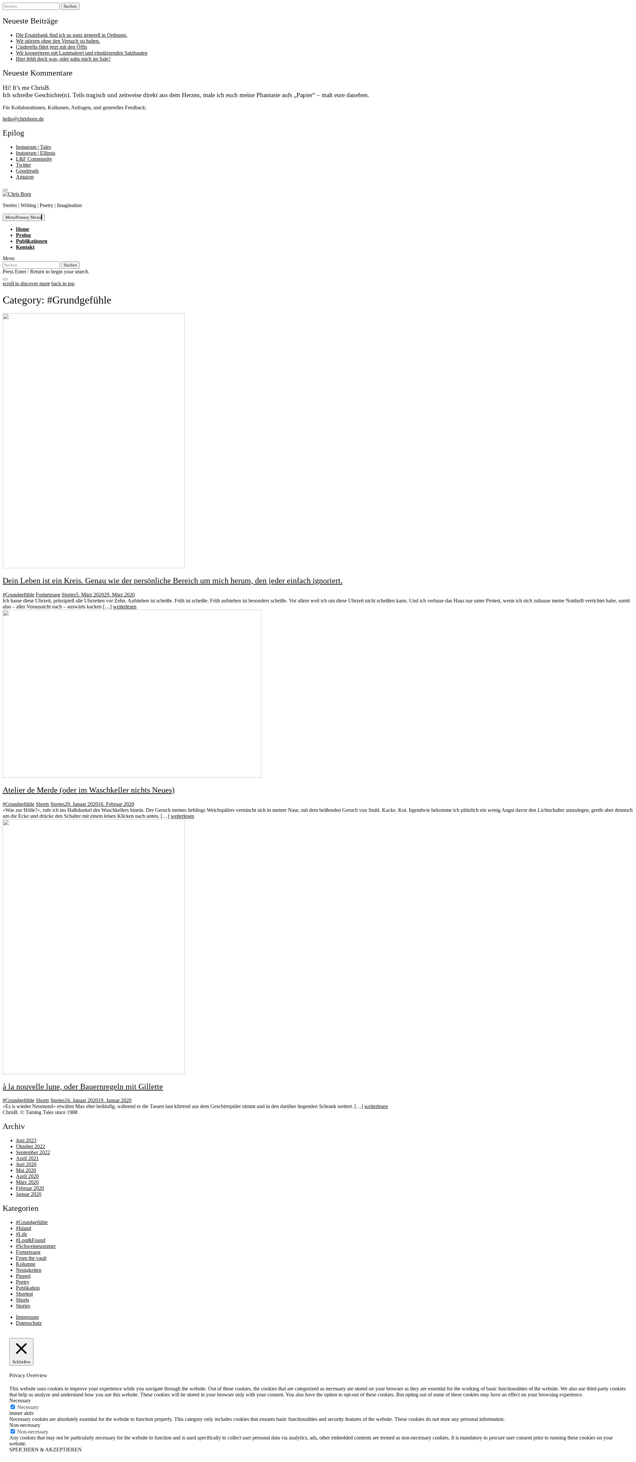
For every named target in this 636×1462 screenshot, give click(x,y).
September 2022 (33, 1152)
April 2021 (27, 1158)
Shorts (42, 804)
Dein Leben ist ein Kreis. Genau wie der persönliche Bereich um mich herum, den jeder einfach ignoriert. (173, 580)
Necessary (28, 1407)
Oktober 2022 (30, 1146)
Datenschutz (29, 1323)
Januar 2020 (28, 1194)
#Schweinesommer (36, 1246)
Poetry (22, 1282)
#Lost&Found (30, 1240)
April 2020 (27, 1176)
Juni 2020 (26, 1164)
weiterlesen (124, 606)
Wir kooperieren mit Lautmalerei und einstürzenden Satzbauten (81, 53)
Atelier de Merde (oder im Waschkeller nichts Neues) (89, 790)
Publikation (28, 1288)
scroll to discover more (26, 283)
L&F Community (34, 159)
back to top (63, 283)
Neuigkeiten (28, 1270)
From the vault (31, 1258)
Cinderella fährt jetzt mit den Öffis (51, 47)
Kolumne (25, 1264)
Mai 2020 (26, 1170)
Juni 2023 (26, 1140)
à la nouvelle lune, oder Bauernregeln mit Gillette (83, 1086)
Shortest (24, 1294)
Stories (69, 594)
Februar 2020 (30, 1188)
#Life (21, 1234)
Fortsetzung (48, 594)
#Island (23, 1228)
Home (22, 229)
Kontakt (25, 247)
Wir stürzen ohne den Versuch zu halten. (58, 41)
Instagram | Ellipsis (35, 153)
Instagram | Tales (33, 147)
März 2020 (27, 1182)
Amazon (25, 177)
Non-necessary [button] (24, 1425)
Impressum (27, 1317)
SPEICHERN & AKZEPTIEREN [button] (45, 1449)
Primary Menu (23, 217)
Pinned (23, 1276)
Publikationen (31, 241)
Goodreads (27, 171)
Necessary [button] (20, 1400)
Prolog (23, 235)
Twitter (23, 165)
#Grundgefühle (18, 594)
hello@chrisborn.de (23, 119)
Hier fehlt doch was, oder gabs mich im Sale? (63, 59)
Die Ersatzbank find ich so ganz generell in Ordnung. (71, 35)
